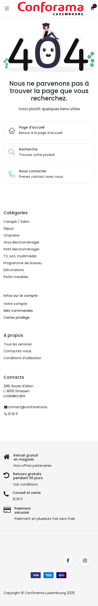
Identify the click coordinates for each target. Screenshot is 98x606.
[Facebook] (69, 560)
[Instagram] (86, 560)
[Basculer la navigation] (7, 8)
